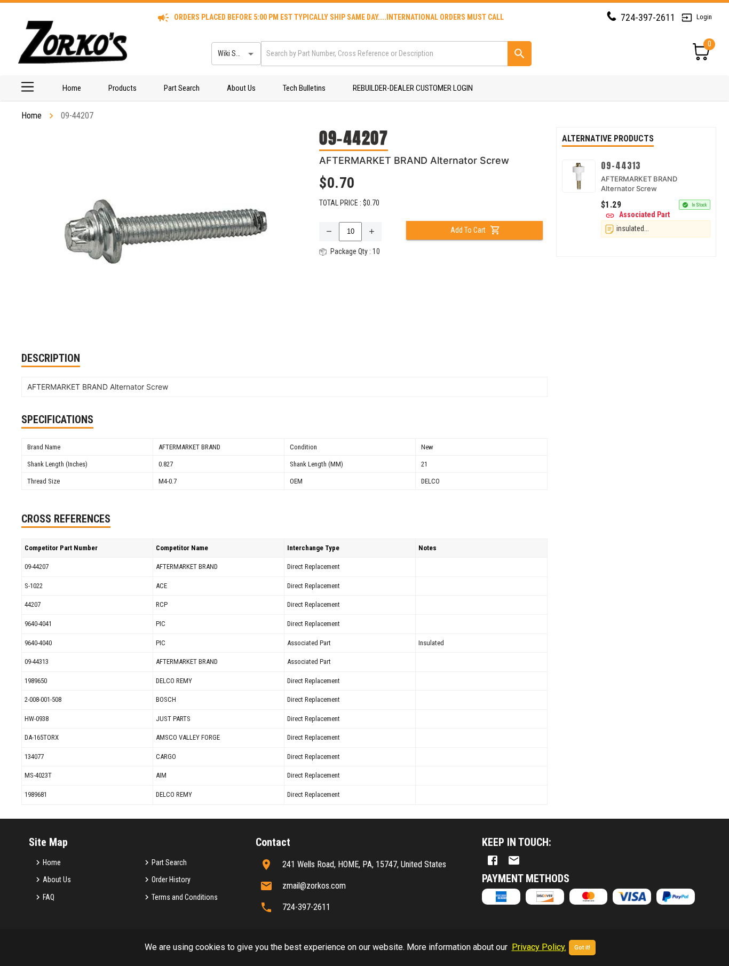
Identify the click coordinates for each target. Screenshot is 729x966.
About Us (241, 88)
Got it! (582, 947)
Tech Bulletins (304, 88)
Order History (171, 879)
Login (704, 17)
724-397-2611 (648, 17)
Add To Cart (468, 230)
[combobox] (383, 53)
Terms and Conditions (185, 897)
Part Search (182, 88)
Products (122, 88)
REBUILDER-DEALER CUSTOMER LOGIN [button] (413, 88)
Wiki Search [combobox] (235, 53)
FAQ (48, 897)
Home (71, 88)
